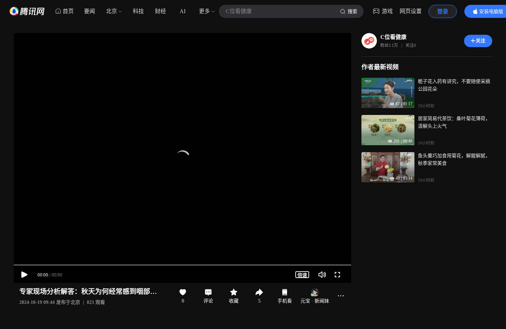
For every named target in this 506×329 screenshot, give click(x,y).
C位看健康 (393, 37)
